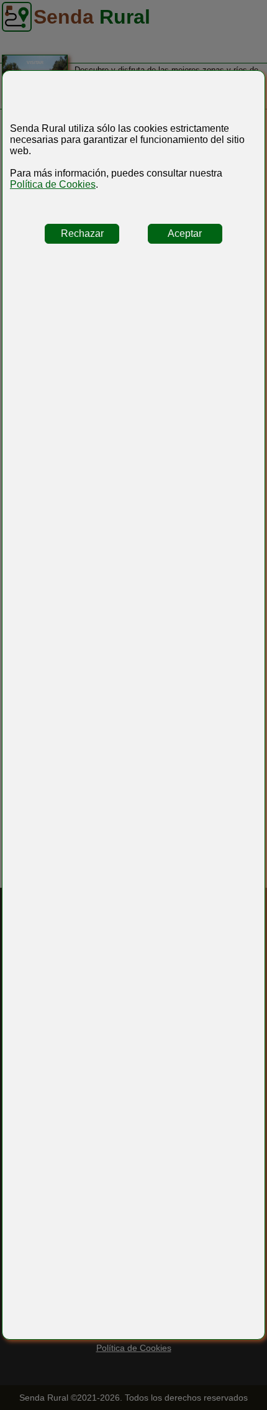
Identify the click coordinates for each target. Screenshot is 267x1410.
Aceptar (185, 233)
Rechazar (82, 233)
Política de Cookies (53, 184)
